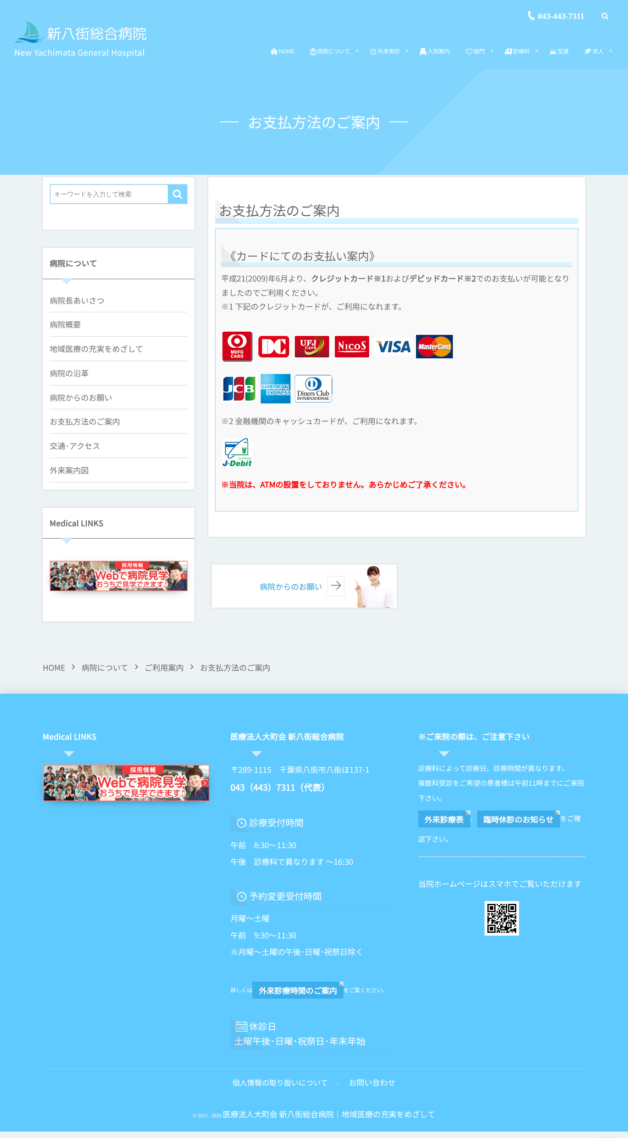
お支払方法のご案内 (85, 421)
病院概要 (65, 324)
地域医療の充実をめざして (96, 348)
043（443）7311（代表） (280, 787)
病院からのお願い (81, 397)
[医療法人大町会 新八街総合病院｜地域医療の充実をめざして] (81, 32)
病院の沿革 (69, 373)
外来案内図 (69, 470)
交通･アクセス (75, 445)
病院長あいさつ (77, 300)
